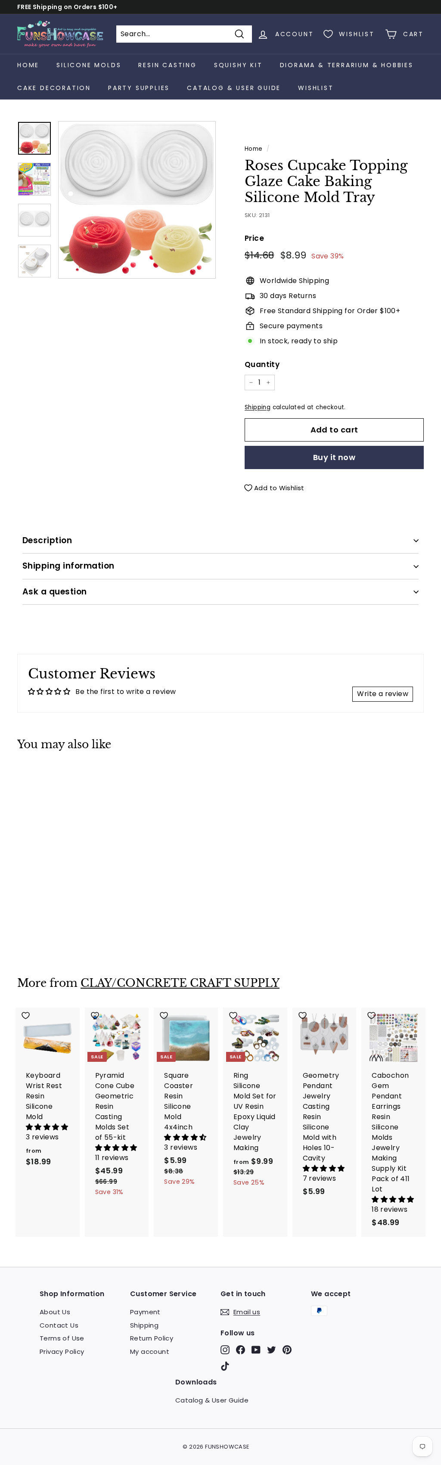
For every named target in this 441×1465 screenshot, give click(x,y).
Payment (145, 1311)
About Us (55, 1311)
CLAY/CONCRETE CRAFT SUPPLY (180, 983)
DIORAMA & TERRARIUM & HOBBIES (346, 65)
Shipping (257, 407)
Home (28, 65)
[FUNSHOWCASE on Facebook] (240, 1350)
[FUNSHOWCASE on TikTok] (225, 1366)
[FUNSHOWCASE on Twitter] (271, 1350)
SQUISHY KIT (238, 65)
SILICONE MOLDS (88, 65)
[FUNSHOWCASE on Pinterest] (287, 1350)
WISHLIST (315, 88)
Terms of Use (62, 1338)
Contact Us (59, 1325)
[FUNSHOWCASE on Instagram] (225, 1350)
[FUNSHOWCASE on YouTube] (256, 1350)
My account (149, 1351)
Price (254, 238)
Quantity (262, 364)
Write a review (382, 694)
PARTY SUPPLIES (139, 88)
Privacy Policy (62, 1351)
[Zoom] (137, 199)
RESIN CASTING (167, 65)
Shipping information (68, 566)
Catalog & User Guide (234, 88)
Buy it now (334, 457)
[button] (47, 1127)
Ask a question (54, 591)
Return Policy (151, 1338)
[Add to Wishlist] (48, 776)
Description (47, 540)
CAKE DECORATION (54, 88)
